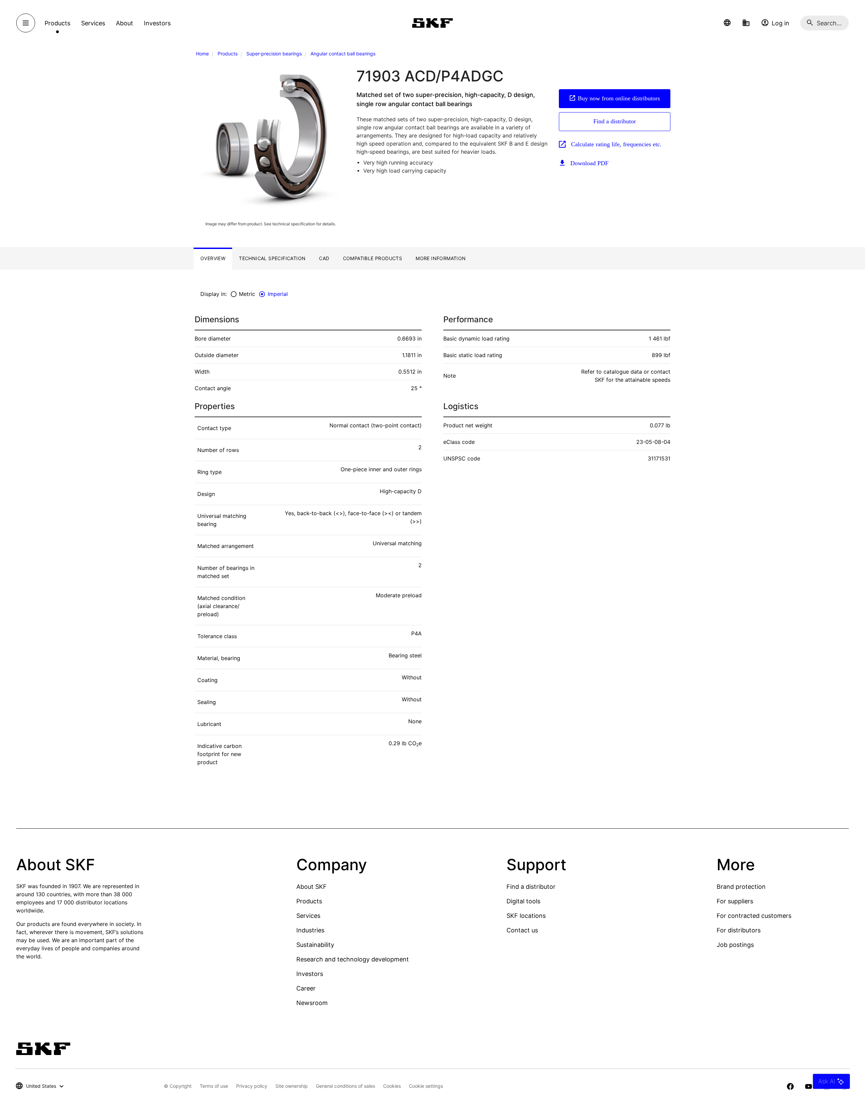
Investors (309, 973)
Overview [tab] (212, 258)
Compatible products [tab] (372, 258)
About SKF (311, 886)
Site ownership (291, 1086)
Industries (310, 930)
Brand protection (741, 886)
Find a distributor (614, 121)
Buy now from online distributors (619, 98)
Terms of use (214, 1086)
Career (306, 988)
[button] (727, 23)
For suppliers (735, 901)
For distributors (739, 930)
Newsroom (312, 1002)
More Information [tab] (441, 258)
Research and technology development (352, 959)
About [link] (124, 23)
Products (228, 53)
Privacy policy (251, 1086)
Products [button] (57, 23)
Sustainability (315, 944)
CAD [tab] (324, 258)
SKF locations (526, 915)
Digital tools (523, 901)
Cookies (392, 1086)
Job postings (735, 944)
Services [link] (93, 23)
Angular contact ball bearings (343, 53)
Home (202, 53)
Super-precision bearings (274, 53)
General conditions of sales (345, 1086)
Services (308, 915)
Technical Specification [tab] (272, 258)
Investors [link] (157, 23)
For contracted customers (754, 915)
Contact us (522, 930)
